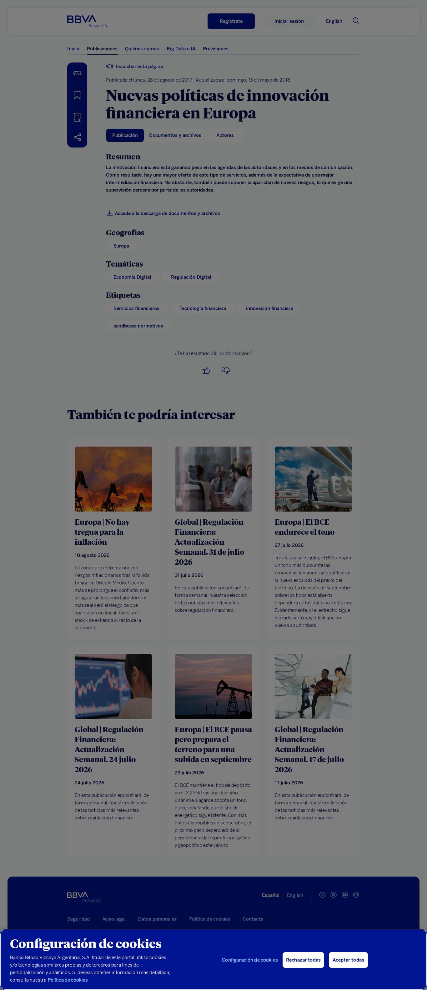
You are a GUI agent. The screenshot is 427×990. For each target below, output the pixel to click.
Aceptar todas (348, 960)
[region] (213, 959)
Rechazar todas (303, 960)
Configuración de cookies (250, 960)
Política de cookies (68, 980)
